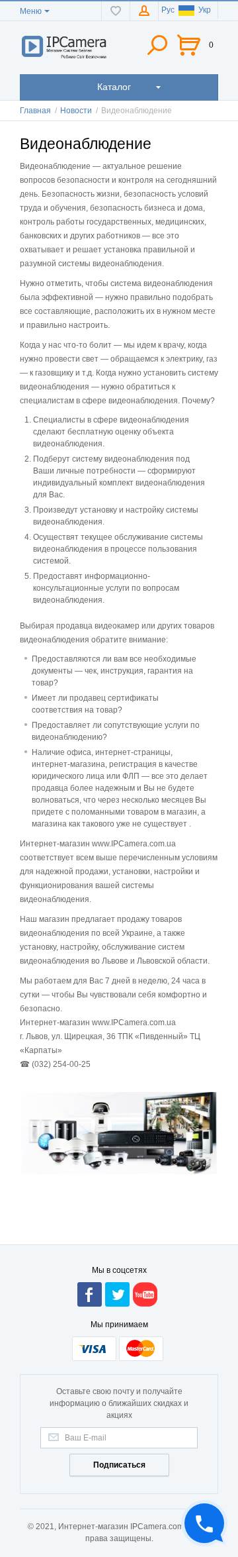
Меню (31, 11)
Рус (168, 10)
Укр (204, 10)
